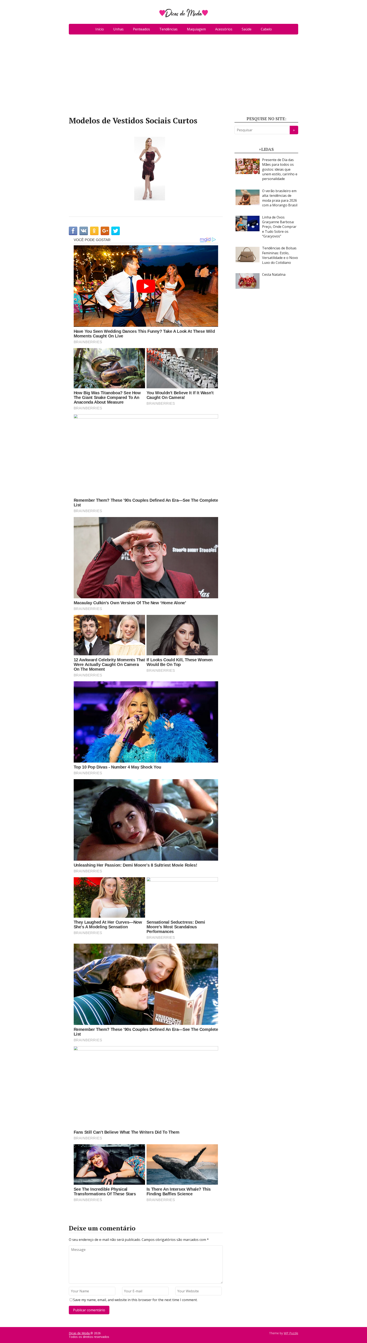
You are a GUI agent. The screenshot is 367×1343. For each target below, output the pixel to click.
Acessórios (223, 29)
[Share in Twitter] (115, 231)
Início (99, 29)
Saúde (246, 29)
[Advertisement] (183, 77)
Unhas (118, 29)
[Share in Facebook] (73, 231)
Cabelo (266, 29)
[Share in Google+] (105, 231)
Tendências (168, 29)
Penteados (141, 29)
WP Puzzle (291, 1333)
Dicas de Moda (79, 1333)
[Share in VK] (83, 231)
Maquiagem (196, 29)
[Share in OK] (94, 231)
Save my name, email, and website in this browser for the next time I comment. (135, 1299)
